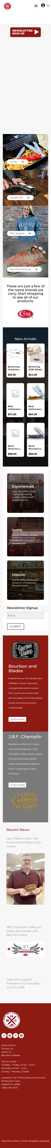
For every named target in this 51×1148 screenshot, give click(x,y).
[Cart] (48, 5)
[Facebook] (21, 1035)
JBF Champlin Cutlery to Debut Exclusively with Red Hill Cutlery (23, 931)
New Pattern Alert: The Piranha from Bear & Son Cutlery (23, 842)
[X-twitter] (4, 1035)
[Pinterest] (9, 1035)
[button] (36, 5)
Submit (15, 626)
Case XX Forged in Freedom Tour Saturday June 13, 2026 (23, 983)
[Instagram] (15, 1035)
